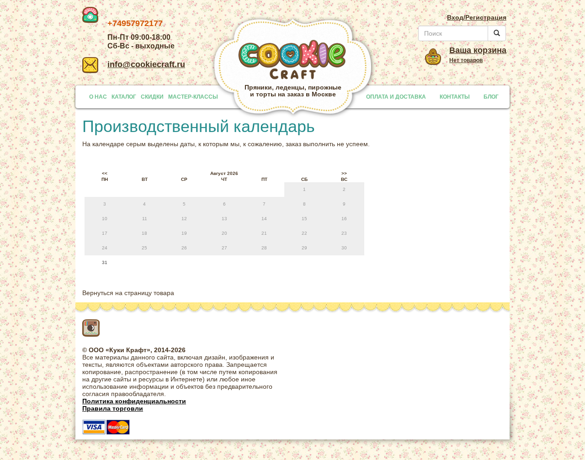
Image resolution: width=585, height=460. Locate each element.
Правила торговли (112, 408)
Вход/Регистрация (476, 17)
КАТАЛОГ (124, 97)
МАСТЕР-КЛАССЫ (193, 97)
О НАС (98, 97)
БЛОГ (491, 97)
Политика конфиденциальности (134, 401)
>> (344, 173)
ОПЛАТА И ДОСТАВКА (396, 97)
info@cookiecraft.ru (146, 64)
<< (104, 173)
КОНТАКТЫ (455, 97)
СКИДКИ (152, 97)
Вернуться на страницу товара (128, 292)
